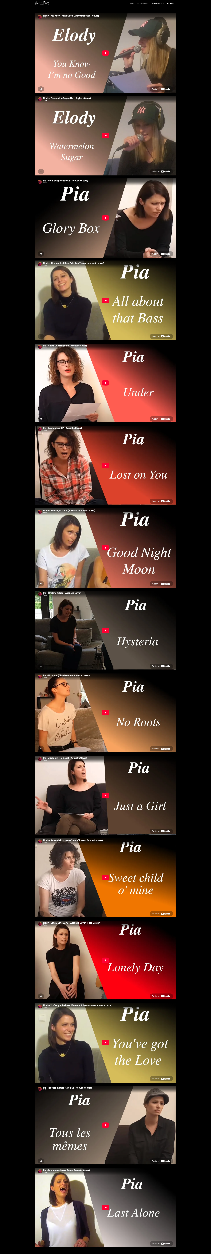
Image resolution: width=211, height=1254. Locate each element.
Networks (170, 3)
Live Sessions (157, 3)
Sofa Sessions (142, 3)
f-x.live (131, 3)
